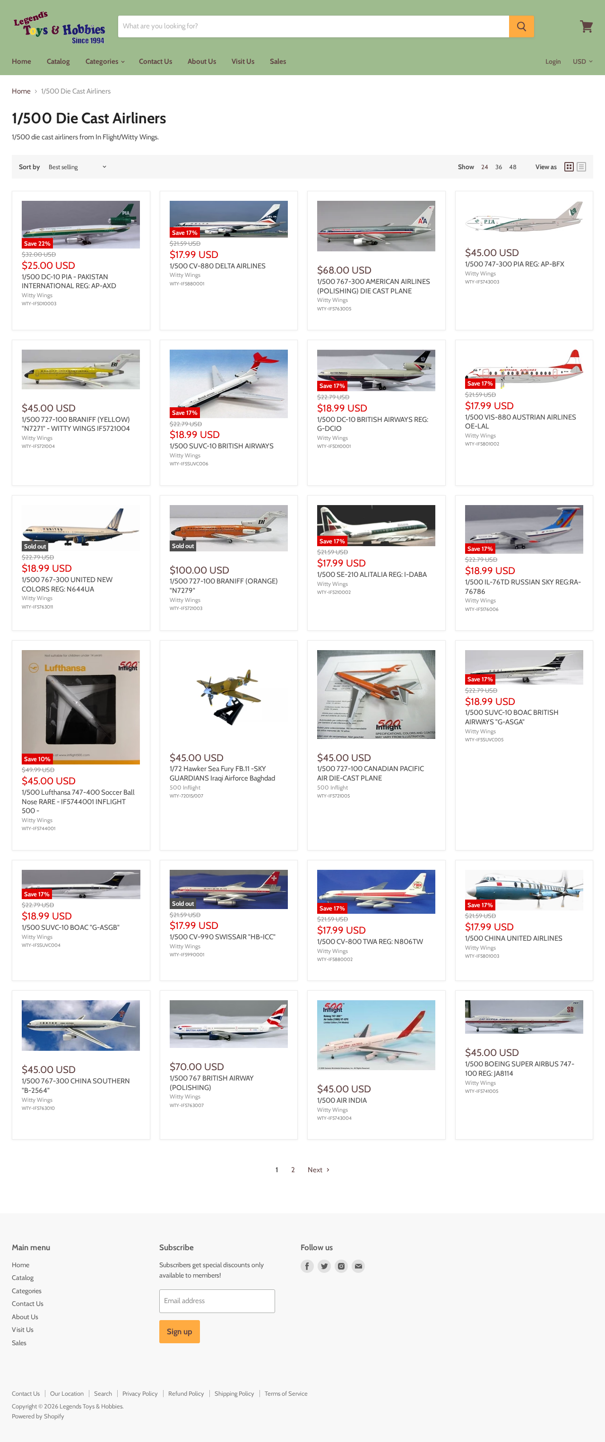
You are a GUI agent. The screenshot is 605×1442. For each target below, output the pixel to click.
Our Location (67, 1393)
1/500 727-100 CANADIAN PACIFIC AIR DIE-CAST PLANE (370, 773)
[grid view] (569, 167)
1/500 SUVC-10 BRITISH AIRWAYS (222, 446)
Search (103, 1393)
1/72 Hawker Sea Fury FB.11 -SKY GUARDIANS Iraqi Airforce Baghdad (222, 773)
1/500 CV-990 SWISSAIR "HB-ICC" (223, 937)
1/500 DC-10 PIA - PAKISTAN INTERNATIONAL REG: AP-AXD (69, 282)
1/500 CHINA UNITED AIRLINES (513, 938)
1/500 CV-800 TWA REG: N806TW (370, 941)
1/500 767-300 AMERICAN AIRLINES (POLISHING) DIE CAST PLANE (373, 286)
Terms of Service (286, 1393)
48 (513, 167)
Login (553, 61)
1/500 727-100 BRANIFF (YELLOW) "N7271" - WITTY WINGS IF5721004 (76, 424)
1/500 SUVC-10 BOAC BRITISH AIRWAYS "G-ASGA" (512, 717)
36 (498, 167)
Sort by (29, 167)
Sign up (179, 1331)
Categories (103, 61)
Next (316, 1170)
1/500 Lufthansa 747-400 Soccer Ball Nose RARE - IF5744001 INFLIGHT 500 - (78, 801)
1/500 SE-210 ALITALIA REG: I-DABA (372, 574)
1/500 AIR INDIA (342, 1100)
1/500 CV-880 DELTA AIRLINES (218, 266)
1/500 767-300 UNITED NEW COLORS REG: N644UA (67, 584)
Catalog (58, 61)
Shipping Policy (234, 1393)
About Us (202, 61)
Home (21, 61)
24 (484, 167)
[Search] (521, 26)
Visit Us (243, 61)
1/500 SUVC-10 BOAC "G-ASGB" (71, 927)
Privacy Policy (140, 1393)
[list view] (581, 167)
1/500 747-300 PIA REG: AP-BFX (514, 264)
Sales (278, 61)
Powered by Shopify (38, 1416)
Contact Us (155, 61)
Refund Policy (186, 1393)
